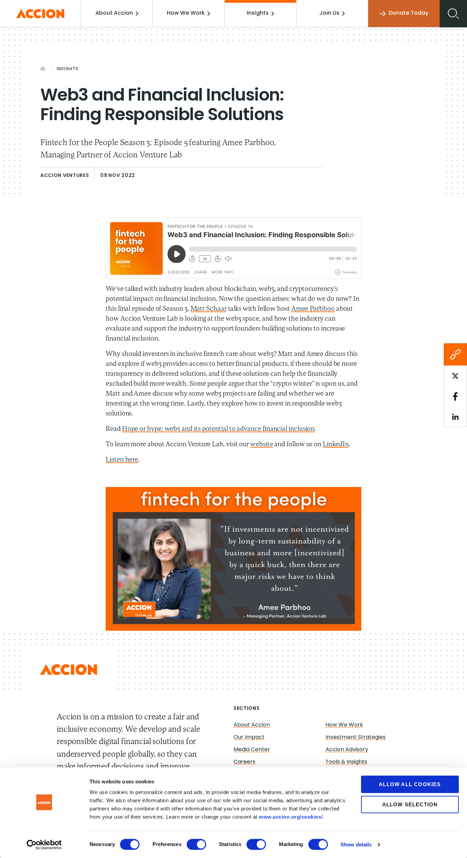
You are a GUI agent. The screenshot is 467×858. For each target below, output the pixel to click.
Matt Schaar (208, 309)
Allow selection (410, 804)
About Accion (114, 13)
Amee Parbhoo (313, 309)
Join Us (329, 13)
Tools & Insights (346, 762)
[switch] (196, 844)
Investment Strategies (355, 737)
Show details (356, 844)
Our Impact (249, 737)
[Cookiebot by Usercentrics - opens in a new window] (44, 845)
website (261, 444)
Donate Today (408, 13)
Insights (258, 13)
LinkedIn (335, 444)
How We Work (186, 13)
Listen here (122, 460)
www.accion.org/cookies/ (291, 817)
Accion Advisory (346, 750)
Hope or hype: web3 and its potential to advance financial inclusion (218, 429)
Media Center (252, 750)
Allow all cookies (410, 784)
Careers (244, 762)
